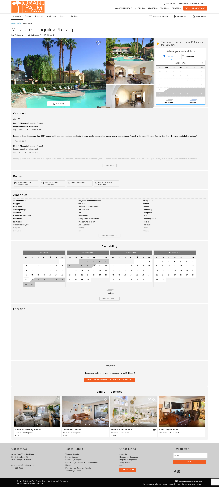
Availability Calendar (73, 471)
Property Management (128, 460)
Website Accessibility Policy (26, 483)
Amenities (39, 16)
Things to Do (124, 462)
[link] (37, 416)
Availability (51, 16)
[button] (37, 424)
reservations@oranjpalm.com (22, 465)
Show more (110, 165)
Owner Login (127, 470)
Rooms (28, 16)
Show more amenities (109, 235)
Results (16, 23)
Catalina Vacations (195, 8)
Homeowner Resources (128, 457)
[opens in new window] (174, 472)
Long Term (176, 8)
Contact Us (123, 465)
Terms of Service (193, 484)
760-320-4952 (17, 468)
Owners (164, 8)
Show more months (109, 298)
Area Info (140, 8)
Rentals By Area (71, 457)
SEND (189, 462)
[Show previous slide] (15, 411)
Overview (17, 16)
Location (63, 16)
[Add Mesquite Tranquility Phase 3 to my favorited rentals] (98, 43)
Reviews (74, 16)
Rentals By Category (73, 460)
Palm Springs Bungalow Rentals (78, 468)
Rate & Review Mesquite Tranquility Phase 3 (109, 379)
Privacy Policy (40, 483)
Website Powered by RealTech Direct (190, 482)
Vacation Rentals (123, 8)
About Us (152, 8)
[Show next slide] (59, 411)
